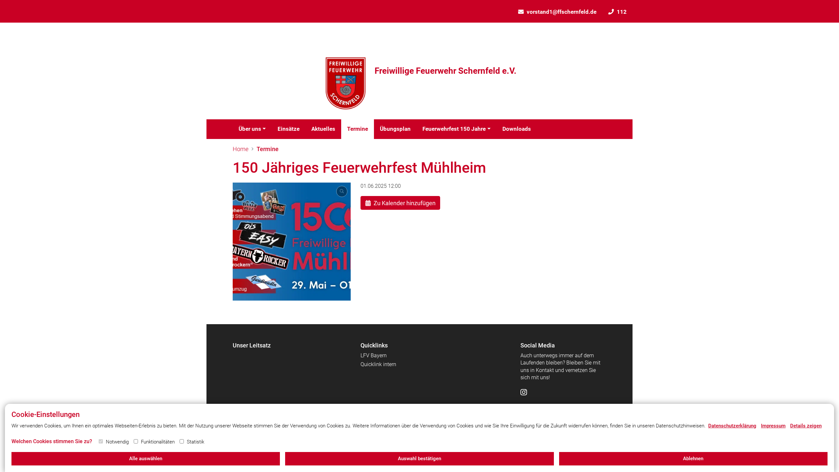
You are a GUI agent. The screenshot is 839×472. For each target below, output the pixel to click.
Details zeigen (806, 426)
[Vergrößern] (292, 242)
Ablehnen (693, 459)
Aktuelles (323, 129)
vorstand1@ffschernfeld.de (561, 12)
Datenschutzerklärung (732, 426)
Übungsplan (395, 129)
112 (622, 12)
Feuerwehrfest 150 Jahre (454, 129)
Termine (357, 129)
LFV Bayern (374, 355)
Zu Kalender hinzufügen (405, 203)
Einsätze (289, 129)
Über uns (250, 129)
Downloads (516, 129)
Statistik (195, 442)
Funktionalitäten (158, 442)
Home (240, 149)
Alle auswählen (145, 459)
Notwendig (117, 442)
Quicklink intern (378, 364)
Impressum (773, 426)
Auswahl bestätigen (419, 459)
